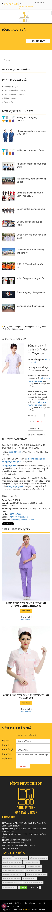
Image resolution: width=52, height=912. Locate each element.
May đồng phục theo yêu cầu (30, 305)
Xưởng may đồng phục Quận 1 (31, 150)
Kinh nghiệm (9, 86)
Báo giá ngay (38, 41)
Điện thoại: (7, 749)
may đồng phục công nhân (12, 862)
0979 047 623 (35, 428)
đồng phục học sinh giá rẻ (38, 858)
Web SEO (27, 909)
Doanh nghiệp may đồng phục (31, 208)
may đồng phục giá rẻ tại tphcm (13, 866)
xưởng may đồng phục (31, 862)
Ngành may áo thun (12, 94)
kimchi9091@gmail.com (18, 516)
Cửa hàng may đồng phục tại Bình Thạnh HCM (30, 194)
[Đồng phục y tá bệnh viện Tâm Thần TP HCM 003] (26, 659)
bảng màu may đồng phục (39, 379)
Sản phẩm (18, 326)
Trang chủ (7, 326)
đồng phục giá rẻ (15, 486)
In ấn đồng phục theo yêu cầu (31, 278)
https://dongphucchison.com (22, 519)
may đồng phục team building (36, 874)
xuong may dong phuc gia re (33, 882)
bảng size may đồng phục (37, 403)
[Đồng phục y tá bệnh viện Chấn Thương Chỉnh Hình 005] (26, 567)
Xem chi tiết (26, 611)
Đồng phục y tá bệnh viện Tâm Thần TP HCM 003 (26, 696)
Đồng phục (29, 326)
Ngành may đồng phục (13, 90)
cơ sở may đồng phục (34, 866)
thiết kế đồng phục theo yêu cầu (13, 874)
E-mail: (5, 745)
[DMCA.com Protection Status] (29, 887)
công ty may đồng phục (33, 870)
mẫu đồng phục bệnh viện (11, 878)
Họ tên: (5, 740)
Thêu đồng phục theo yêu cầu (31, 292)
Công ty (7, 102)
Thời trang (8, 98)
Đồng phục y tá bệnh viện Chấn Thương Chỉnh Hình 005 (26, 604)
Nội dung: (7, 758)
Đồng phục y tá (18, 329)
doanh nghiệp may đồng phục (12, 870)
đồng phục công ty (29, 878)
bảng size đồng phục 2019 (11, 882)
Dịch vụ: (6, 753)
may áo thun (7, 858)
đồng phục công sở (21, 858)
